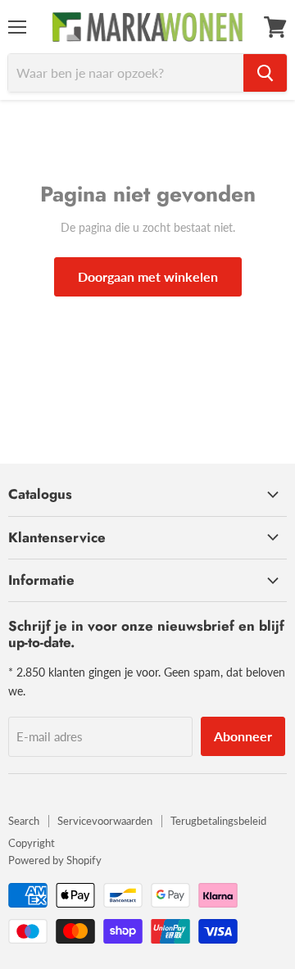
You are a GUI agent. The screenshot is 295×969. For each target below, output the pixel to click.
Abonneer (243, 736)
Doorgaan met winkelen (148, 276)
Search (23, 820)
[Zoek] (265, 73)
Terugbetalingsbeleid (218, 820)
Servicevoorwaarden (104, 820)
